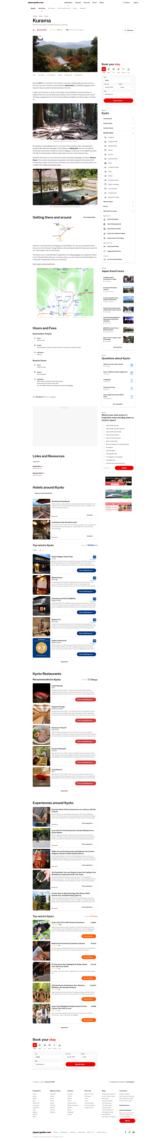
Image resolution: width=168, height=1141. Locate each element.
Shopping (70, 1112)
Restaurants (68, 75)
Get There (41, 75)
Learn (86, 1101)
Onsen (69, 1101)
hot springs (77, 158)
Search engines (110, 451)
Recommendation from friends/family (117, 444)
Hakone (35, 1114)
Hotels (75, 8)
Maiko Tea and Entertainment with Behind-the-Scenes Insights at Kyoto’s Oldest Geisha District (73, 852)
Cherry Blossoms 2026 (126, 1098)
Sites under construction (127, 1096)
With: (36, 1061)
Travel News (123, 1091)
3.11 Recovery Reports (109, 1094)
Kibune (67, 151)
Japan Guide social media (113, 432)
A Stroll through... (107, 1105)
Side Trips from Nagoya (109, 1116)
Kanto (52, 1098)
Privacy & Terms (101, 1132)
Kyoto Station (75, 255)
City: (36, 1054)
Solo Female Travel (107, 1110)
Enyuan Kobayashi (59, 749)
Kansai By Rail (106, 1114)
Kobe (34, 1110)
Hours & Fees (51, 75)
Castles (69, 1098)
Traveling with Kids (107, 1112)
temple (86, 85)
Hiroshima (36, 1105)
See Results (106, 468)
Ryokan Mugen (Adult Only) (62, 557)
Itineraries (83, 8)
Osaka (34, 1098)
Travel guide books (111, 454)
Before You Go (89, 1094)
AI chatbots (109, 447)
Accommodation (90, 1105)
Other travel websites (112, 435)
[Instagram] (129, 1132)
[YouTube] (133, 1132)
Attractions (41, 8)
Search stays (79, 1064)
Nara (34, 1101)
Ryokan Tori (56, 619)
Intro (34, 75)
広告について (91, 1132)
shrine (43, 97)
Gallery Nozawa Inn (59, 640)
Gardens (70, 1107)
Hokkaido (53, 1094)
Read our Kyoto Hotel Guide (43, 493)
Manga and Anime (72, 1105)
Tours (86, 1098)
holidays (70, 385)
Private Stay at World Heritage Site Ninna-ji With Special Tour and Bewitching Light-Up (71, 894)
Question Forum (124, 1105)
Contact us (73, 1132)
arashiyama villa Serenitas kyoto (64, 522)
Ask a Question (117, 404)
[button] (118, 118)
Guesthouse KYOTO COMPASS (64, 598)
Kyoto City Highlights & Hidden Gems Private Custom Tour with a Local (69, 1007)
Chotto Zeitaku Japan (108, 1096)
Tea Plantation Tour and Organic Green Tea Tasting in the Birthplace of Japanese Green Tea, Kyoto (74, 873)
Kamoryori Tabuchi (59, 728)
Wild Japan (105, 1098)
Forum (95, 2)
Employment (64, 1132)
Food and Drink (71, 1103)
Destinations (68, 2)
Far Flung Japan (106, 1103)
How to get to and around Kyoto (44, 264)
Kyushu (52, 1110)
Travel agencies (110, 460)
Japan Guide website (112, 425)
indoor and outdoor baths (52, 165)
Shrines (69, 1096)
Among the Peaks (107, 1101)
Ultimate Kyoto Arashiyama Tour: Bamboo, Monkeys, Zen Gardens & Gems (68, 986)
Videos (101, 2)
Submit (124, 468)
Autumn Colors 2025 (125, 1101)
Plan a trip (87, 2)
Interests (78, 2)
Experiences (79, 75)
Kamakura (36, 1107)
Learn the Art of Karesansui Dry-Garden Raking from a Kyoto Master (73, 831)
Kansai (35, 16)
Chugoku (52, 1105)
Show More (64, 662)
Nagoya (35, 1112)
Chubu (52, 1101)
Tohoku (52, 1096)
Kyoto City (76, 83)
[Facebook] (125, 1132)
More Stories (118, 347)
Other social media (111, 441)
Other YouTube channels (113, 438)
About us (55, 1132)
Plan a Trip (88, 1091)
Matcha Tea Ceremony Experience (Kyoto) (68, 943)
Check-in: (68, 1054)
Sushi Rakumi (57, 770)
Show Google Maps (89, 217)
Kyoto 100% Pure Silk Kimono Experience (68, 922)
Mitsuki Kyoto (57, 578)
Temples (70, 1094)
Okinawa (52, 1112)
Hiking (69, 1110)
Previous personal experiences (115, 463)
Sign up (127, 1121)
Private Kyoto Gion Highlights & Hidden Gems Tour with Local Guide (69, 965)
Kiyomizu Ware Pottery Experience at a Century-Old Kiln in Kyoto (74, 810)
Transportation (89, 1103)
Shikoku (52, 1107)
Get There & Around (64, 8)
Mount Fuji (36, 1103)
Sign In (136, 2)
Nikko (34, 1116)
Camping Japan (106, 1107)
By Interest (51, 8)
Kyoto (40, 16)
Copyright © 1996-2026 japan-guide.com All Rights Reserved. (48, 1137)
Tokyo (34, 1094)
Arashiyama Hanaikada (61, 501)
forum (53, 397)
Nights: (83, 1054)
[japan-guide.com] (35, 2)
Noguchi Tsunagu (58, 707)
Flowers (69, 1114)
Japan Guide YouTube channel (115, 428)
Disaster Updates (124, 1094)
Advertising (81, 1132)
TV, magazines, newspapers (114, 457)
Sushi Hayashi (57, 686)
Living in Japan (89, 1107)
